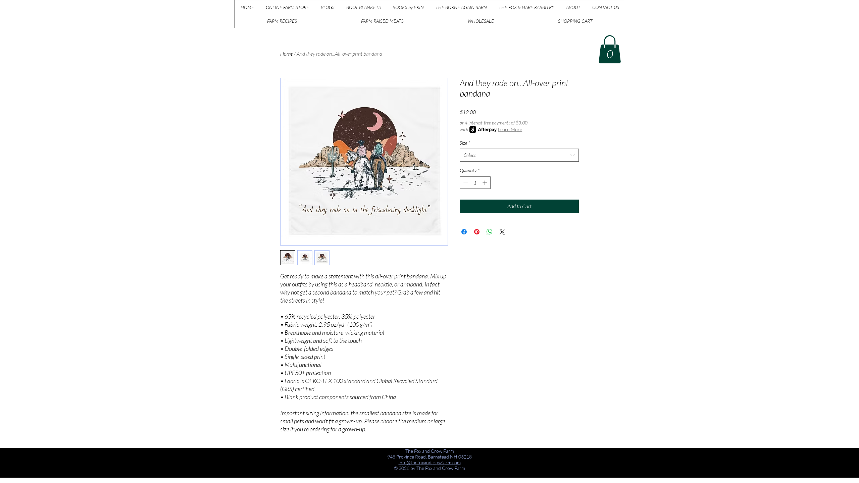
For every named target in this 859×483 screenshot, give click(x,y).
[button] (609, 49)
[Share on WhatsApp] (490, 232)
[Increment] (485, 183)
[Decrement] (465, 183)
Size (465, 143)
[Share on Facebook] (464, 232)
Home (286, 53)
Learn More (510, 129)
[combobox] (519, 155)
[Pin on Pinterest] (477, 232)
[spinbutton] (475, 183)
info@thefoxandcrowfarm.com (430, 462)
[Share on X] (502, 232)
